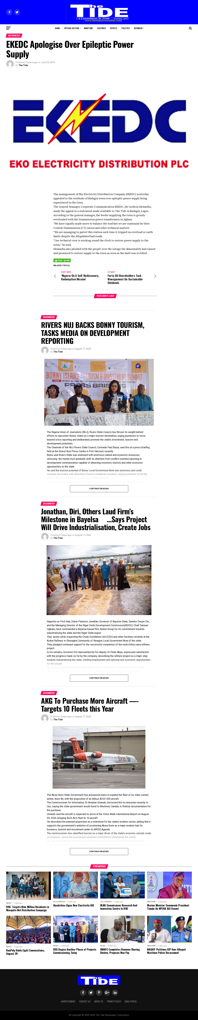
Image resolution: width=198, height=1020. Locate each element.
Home (57, 28)
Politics (125, 28)
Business (138, 28)
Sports (113, 28)
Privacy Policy (114, 1001)
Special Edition (71, 28)
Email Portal (131, 1001)
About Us (98, 1001)
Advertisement (68, 1001)
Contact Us (84, 1001)
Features (101, 28)
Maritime (88, 28)
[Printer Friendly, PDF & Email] (62, 260)
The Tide (23, 65)
